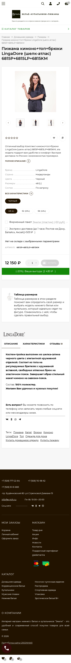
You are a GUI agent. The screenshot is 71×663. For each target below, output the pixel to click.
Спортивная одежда (45, 590)
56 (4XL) (42, 211)
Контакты (37, 546)
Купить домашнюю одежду (22, 440)
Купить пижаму (49, 440)
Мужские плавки (10, 594)
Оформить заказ (10, 538)
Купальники (8, 590)
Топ (22, 436)
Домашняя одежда (11, 582)
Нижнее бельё (9, 598)
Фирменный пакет (20, 222)
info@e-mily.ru (9, 499)
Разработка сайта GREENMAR (17, 643)
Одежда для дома (36, 436)
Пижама (18, 432)
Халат (28, 432)
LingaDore (12, 436)
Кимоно (48, 432)
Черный (12, 201)
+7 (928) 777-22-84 (11, 481)
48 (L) (11, 211)
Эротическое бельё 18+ (46, 598)
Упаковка (40, 594)
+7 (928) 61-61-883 (10, 487)
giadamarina (38, 555)
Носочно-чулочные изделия (49, 582)
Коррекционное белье (13, 586)
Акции (35, 534)
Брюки (38, 432)
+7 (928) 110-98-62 (36, 481)
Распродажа (41, 586)
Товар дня (37, 530)
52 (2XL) (26, 211)
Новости (36, 542)
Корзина (6, 530)
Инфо (35, 538)
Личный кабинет (10, 534)
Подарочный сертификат (45, 551)
